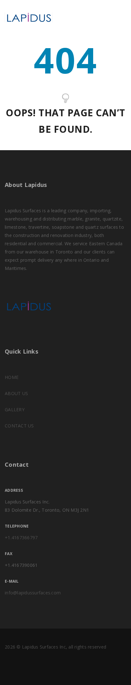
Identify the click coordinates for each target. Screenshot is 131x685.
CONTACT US (19, 426)
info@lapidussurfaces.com (33, 593)
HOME (11, 377)
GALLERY (14, 410)
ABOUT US (16, 393)
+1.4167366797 (21, 538)
